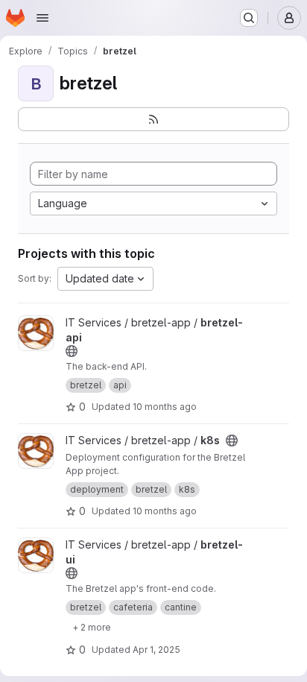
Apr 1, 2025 (156, 649)
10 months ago (165, 406)
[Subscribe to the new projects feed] (153, 119)
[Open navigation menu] (42, 18)
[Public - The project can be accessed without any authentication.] (71, 351)
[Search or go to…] (249, 18)
